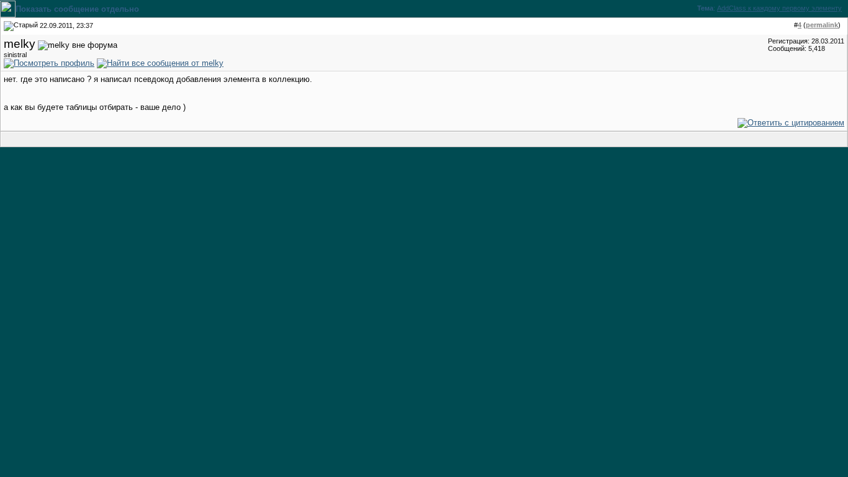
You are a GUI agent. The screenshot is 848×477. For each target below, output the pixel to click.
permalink (822, 25)
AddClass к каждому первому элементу (779, 8)
